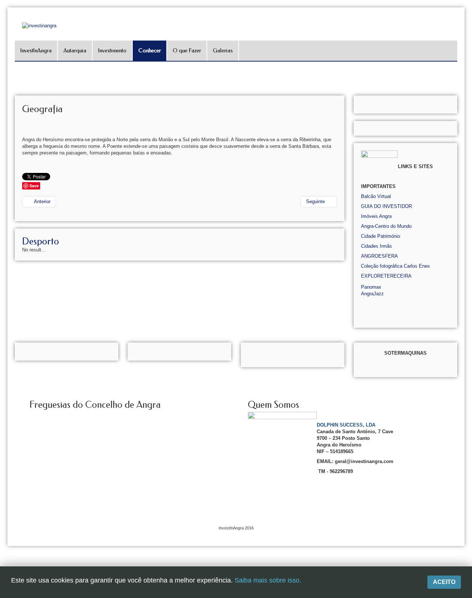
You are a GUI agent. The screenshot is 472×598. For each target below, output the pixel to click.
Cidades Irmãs (376, 246)
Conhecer (149, 50)
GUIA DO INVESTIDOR (386, 206)
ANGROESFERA (379, 256)
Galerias (223, 50)
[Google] (465, 101)
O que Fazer (187, 50)
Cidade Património (380, 236)
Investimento (112, 50)
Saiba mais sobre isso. (268, 580)
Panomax (371, 287)
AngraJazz (372, 293)
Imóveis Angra (376, 216)
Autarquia (74, 50)
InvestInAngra (36, 50)
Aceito (444, 582)
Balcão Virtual (376, 196)
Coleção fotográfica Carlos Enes (395, 266)
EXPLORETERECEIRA (386, 276)
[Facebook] (465, 91)
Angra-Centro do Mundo (386, 226)
